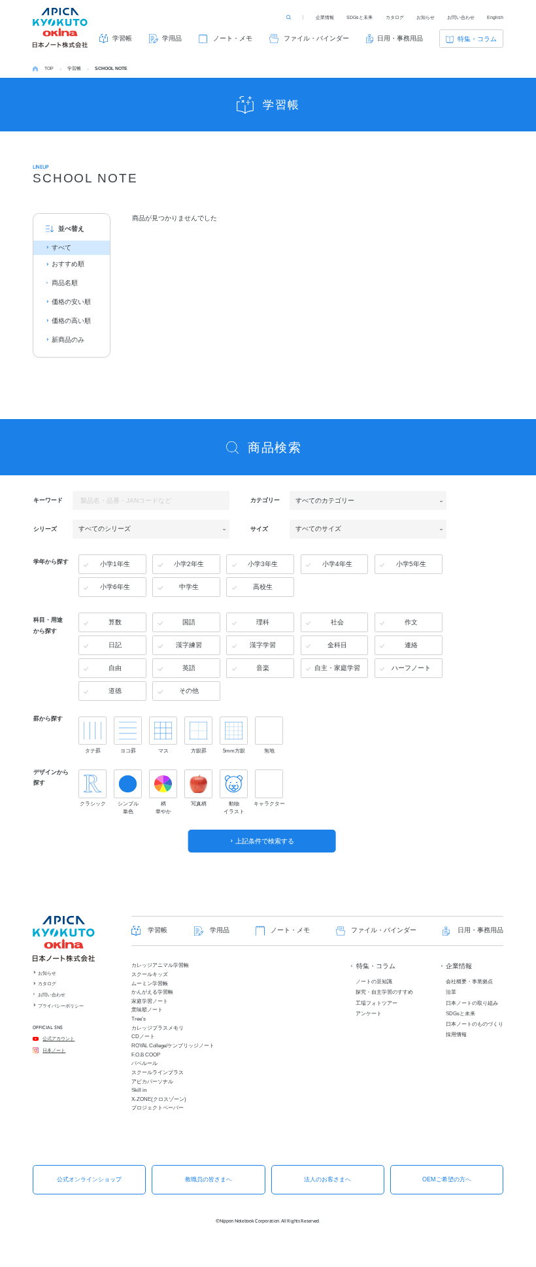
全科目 (337, 645)
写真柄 (199, 803)
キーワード (48, 500)
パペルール (144, 1063)
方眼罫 (199, 750)
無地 (269, 750)
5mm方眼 (234, 750)
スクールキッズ (149, 974)
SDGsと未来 (359, 17)
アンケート (369, 1014)
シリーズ (45, 528)
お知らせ (425, 17)
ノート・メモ (232, 38)
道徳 (115, 690)
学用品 (172, 38)
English (495, 17)
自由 (115, 667)
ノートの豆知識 (374, 982)
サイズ (259, 528)
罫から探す (48, 718)
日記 (115, 645)
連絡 (411, 645)
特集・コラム (477, 38)
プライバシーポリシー (61, 1006)
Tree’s (138, 1019)
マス (163, 750)
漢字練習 (189, 645)
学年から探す (51, 561)
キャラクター (269, 803)
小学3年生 (263, 563)
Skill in (138, 1090)
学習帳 (122, 38)
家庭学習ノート (149, 1001)
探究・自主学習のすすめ (384, 992)
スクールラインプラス (157, 1072)
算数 (115, 622)
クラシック (93, 803)
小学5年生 (411, 563)
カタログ (395, 17)
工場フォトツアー (376, 1003)
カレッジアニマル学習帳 (160, 965)
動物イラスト (234, 807)
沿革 (451, 992)
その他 (189, 690)
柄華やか (163, 807)
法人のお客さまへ (327, 1179)
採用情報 (456, 1035)
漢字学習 (263, 645)
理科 (262, 622)
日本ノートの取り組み (472, 1003)
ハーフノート (411, 667)
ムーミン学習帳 (149, 984)
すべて (61, 247)
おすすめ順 (68, 263)
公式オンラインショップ (89, 1179)
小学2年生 (189, 563)
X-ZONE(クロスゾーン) (158, 1099)
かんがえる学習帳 (152, 992)
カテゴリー (265, 500)
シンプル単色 (128, 807)
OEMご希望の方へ (446, 1179)
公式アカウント (58, 1038)
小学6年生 (115, 586)
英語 (188, 667)
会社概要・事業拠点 (469, 982)
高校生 (263, 586)
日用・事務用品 (400, 38)
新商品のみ (68, 339)
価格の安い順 (71, 301)
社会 (337, 622)
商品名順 (65, 282)
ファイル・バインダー (316, 38)
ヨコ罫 (128, 750)
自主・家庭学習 (337, 667)
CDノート (143, 1036)
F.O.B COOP (145, 1055)
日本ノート (53, 1050)
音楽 (262, 667)
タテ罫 (93, 750)
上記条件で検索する (264, 841)
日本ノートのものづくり (474, 1024)
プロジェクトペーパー (157, 1108)
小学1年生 (115, 563)
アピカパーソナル (152, 1082)
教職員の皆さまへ (208, 1179)
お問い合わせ (461, 17)
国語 (188, 622)
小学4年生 (337, 563)
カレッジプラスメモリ (157, 1028)
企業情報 (325, 17)
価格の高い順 (71, 320)
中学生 (189, 586)
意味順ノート (147, 1010)
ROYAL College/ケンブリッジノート (172, 1046)
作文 (411, 622)
